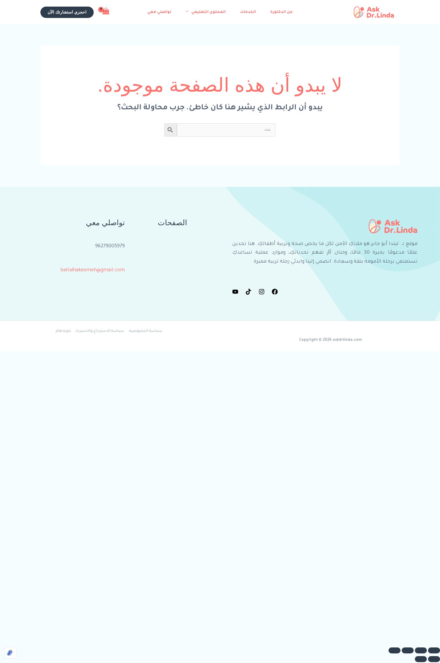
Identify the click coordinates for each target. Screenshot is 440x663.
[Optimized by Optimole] (10, 653)
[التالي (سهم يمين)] (421, 659)
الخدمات (248, 12)
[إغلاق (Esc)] (394, 650)
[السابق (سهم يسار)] (434, 659)
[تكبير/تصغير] (434, 650)
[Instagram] (262, 292)
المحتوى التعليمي (208, 12)
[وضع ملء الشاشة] (421, 650)
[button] (188, 12)
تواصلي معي (159, 12)
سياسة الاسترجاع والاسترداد (99, 331)
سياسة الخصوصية (145, 331)
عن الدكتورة (281, 12)
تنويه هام (63, 331)
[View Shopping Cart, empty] (106, 12)
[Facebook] (275, 292)
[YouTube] (235, 292)
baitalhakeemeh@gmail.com (92, 270)
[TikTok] (248, 292)
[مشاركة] (408, 650)
